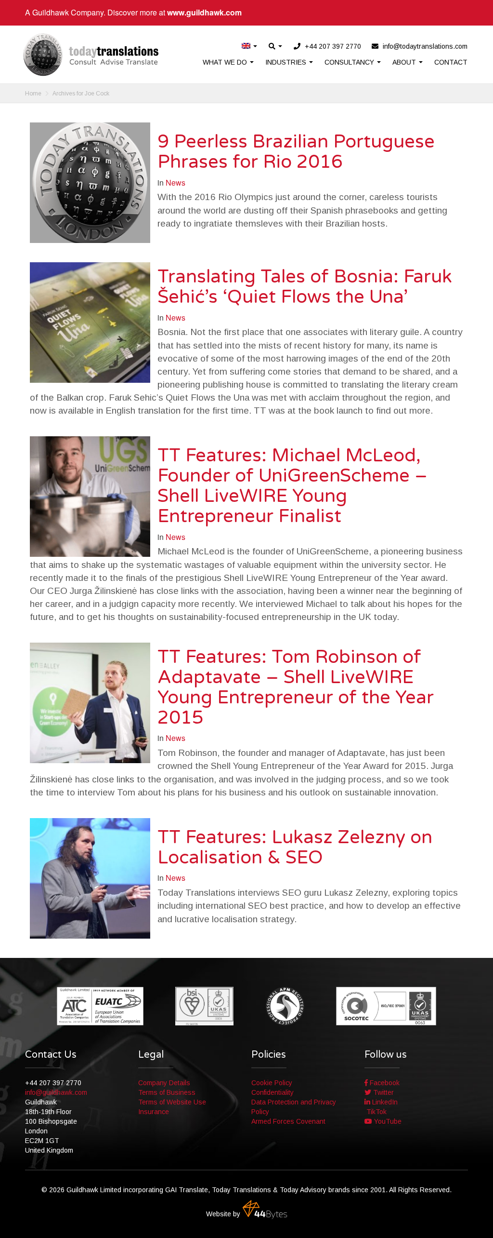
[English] (250, 46)
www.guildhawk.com (204, 12)
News (175, 182)
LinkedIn (384, 1102)
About (405, 62)
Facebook (384, 1083)
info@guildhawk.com (56, 1092)
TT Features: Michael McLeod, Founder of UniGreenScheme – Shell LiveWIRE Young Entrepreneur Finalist (292, 485)
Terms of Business (166, 1092)
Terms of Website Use (172, 1102)
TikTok (375, 1112)
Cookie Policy (271, 1083)
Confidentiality (272, 1092)
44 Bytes (264, 1209)
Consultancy (350, 62)
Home (33, 93)
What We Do (226, 62)
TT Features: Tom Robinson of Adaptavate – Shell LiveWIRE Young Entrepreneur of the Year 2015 (295, 687)
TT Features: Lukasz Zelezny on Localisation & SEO (294, 847)
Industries (286, 62)
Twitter (382, 1092)
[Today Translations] (91, 54)
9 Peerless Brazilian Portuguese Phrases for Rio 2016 (296, 152)
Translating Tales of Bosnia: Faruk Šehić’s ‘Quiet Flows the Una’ (304, 287)
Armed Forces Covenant (288, 1121)
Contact (450, 62)
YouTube (387, 1121)
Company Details (164, 1083)
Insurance (153, 1112)
